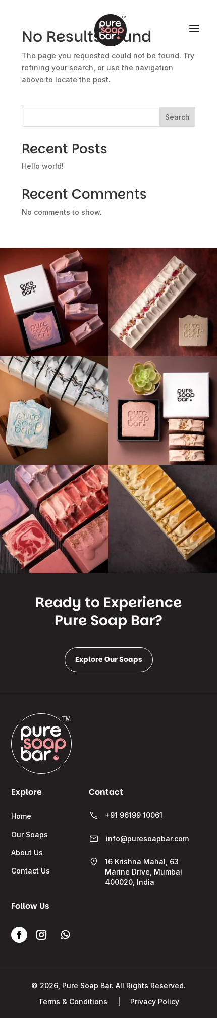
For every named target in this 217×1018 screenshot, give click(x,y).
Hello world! (43, 166)
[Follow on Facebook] (19, 935)
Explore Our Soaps (108, 659)
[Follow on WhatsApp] (66, 935)
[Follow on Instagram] (41, 935)
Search (177, 117)
